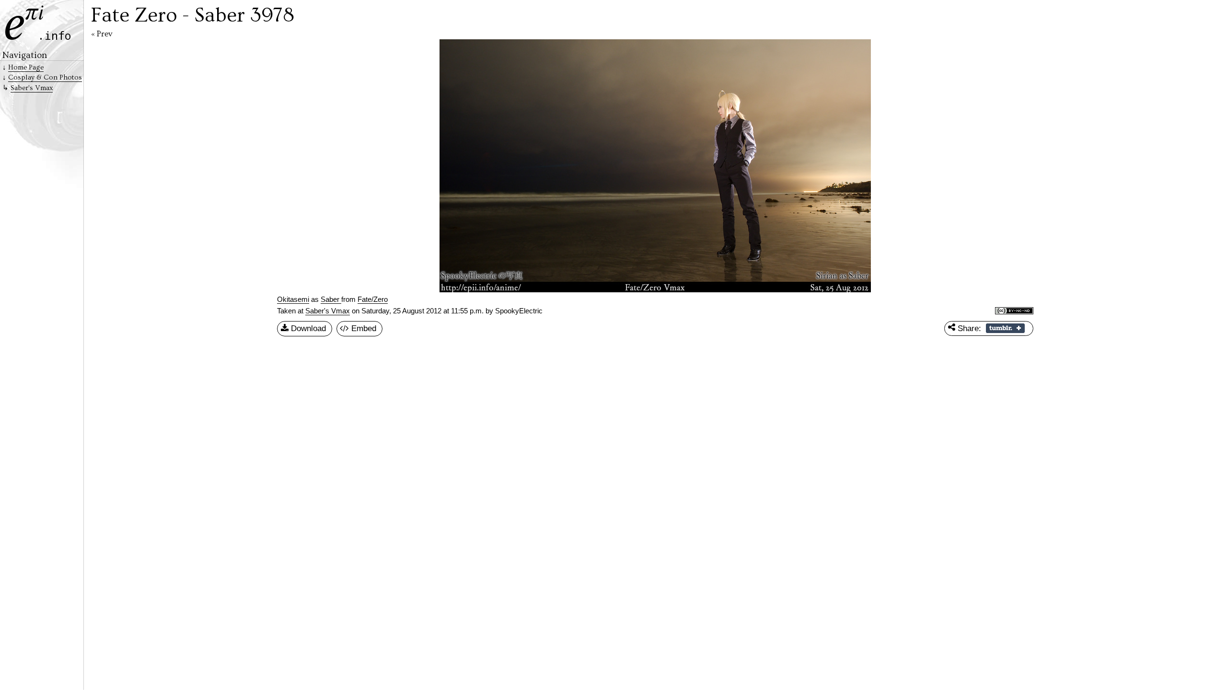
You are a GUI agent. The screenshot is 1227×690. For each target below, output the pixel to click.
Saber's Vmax (327, 311)
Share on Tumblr (1005, 328)
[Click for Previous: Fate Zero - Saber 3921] (362, 165)
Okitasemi (293, 299)
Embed (362, 328)
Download (307, 328)
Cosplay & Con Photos (45, 77)
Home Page (26, 67)
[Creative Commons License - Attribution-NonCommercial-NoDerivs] (1014, 311)
